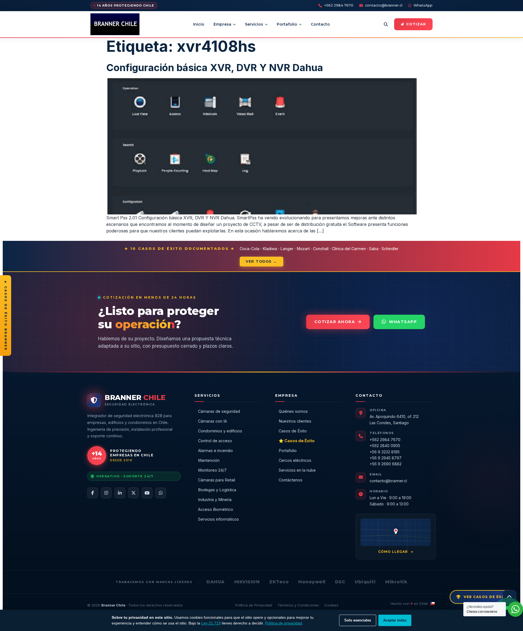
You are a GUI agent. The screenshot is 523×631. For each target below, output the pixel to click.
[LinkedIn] (119, 492)
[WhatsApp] (160, 492)
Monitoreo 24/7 (212, 470)
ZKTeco (279, 581)
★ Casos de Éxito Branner (6, 315)
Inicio (198, 24)
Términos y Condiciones (298, 605)
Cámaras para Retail (216, 480)
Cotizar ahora (334, 321)
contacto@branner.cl (383, 5)
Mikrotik (396, 581)
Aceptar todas (394, 620)
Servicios (254, 24)
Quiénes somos (293, 411)
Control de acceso (215, 440)
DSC (340, 581)
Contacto (320, 24)
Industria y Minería (215, 499)
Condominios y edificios (220, 431)
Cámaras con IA (212, 421)
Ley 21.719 (211, 623)
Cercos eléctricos (295, 460)
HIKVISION (247, 581)
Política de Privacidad (253, 605)
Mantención (209, 460)
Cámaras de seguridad (219, 411)
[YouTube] (147, 492)
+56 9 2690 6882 (386, 464)
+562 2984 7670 (338, 5)
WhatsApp (423, 5)
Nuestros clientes (295, 421)
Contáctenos (290, 480)
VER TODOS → (261, 261)
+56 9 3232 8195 (385, 452)
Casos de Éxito (293, 431)
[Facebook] (92, 492)
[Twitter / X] (133, 492)
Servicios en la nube (297, 470)
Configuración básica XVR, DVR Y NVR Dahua (214, 68)
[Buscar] (385, 24)
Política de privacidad (283, 623)
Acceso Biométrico (215, 509)
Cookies (331, 605)
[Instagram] (106, 492)
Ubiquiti (365, 581)
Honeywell (312, 581)
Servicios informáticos (218, 519)
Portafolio (287, 24)
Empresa (222, 24)
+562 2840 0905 (385, 445)
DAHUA (215, 581)
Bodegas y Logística (217, 489)
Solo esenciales (357, 620)
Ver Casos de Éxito (487, 597)
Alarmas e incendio (215, 450)
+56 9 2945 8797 (386, 458)
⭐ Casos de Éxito (297, 440)
